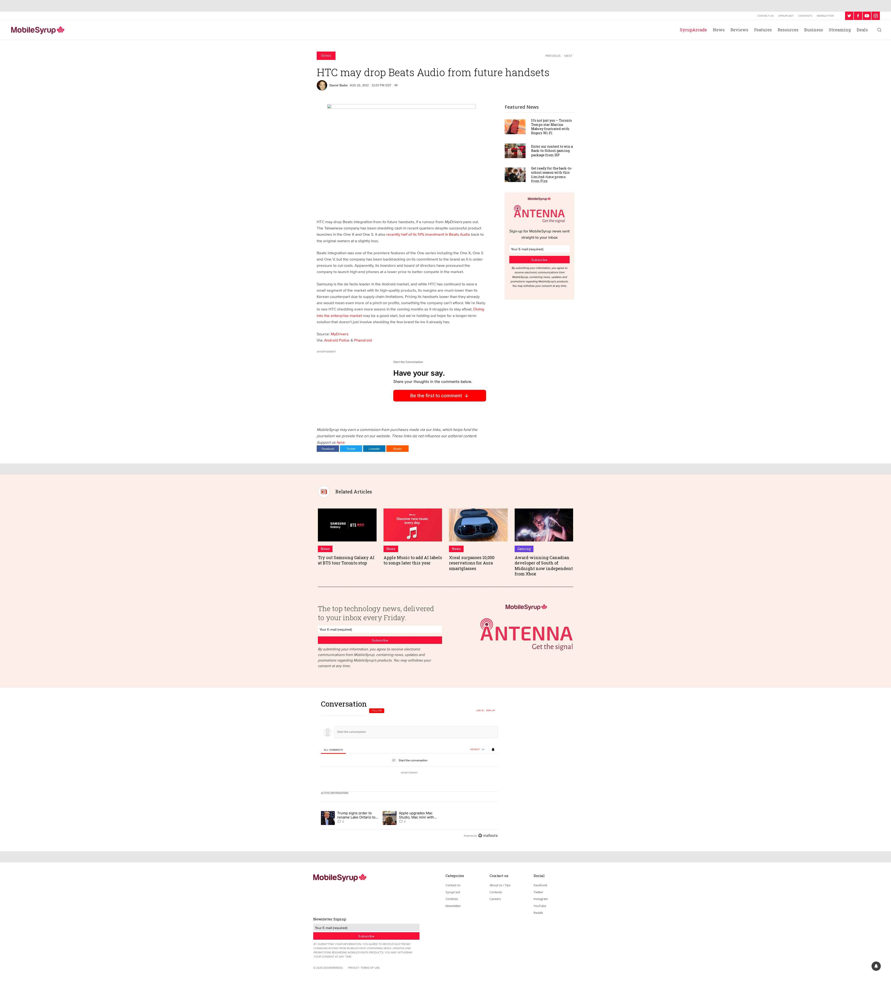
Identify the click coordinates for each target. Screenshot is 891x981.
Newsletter (825, 15)
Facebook (328, 449)
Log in (480, 710)
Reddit (397, 449)
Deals (862, 30)
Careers (495, 899)
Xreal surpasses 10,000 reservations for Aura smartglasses (471, 563)
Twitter (351, 449)
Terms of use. (370, 968)
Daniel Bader (338, 85)
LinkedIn (374, 449)
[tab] (333, 749)
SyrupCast (786, 15)
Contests (805, 15)
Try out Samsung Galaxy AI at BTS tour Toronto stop (346, 560)
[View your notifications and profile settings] (493, 749)
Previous (553, 55)
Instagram (541, 899)
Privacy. (354, 968)
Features (763, 30)
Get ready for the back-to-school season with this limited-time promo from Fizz (551, 174)
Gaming (524, 549)
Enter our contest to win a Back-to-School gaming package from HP (552, 150)
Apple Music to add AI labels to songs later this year (413, 560)
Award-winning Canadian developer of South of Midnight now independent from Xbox (544, 566)
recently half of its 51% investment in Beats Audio (428, 234)
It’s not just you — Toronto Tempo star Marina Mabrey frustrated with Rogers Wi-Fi (551, 126)
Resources (788, 30)
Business (813, 30)
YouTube (540, 906)
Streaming (840, 30)
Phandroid (363, 340)
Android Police (337, 340)
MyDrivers (340, 333)
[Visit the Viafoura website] (488, 836)
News (719, 30)
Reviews (739, 30)
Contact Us (765, 15)
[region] (409, 769)
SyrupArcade (693, 30)
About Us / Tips (500, 885)
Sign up (490, 710)
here (340, 442)
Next (568, 55)
